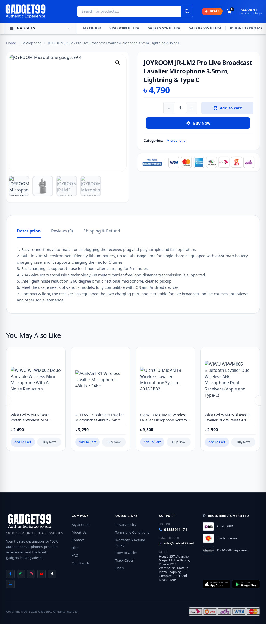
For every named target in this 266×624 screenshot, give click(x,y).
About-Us (79, 532)
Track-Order (124, 560)
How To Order (126, 552)
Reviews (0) (62, 231)
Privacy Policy (125, 524)
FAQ (75, 555)
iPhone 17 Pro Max (247, 28)
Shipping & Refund (101, 231)
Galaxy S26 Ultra (164, 28)
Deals (119, 568)
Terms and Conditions (132, 532)
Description (29, 231)
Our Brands (80, 563)
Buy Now (49, 442)
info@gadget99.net (179, 543)
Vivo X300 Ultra (124, 28)
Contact (78, 540)
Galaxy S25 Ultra (205, 28)
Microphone (31, 42)
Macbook (92, 28)
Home (11, 42)
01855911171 (175, 529)
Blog (75, 547)
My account (81, 524)
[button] (117, 62)
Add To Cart (22, 442)
